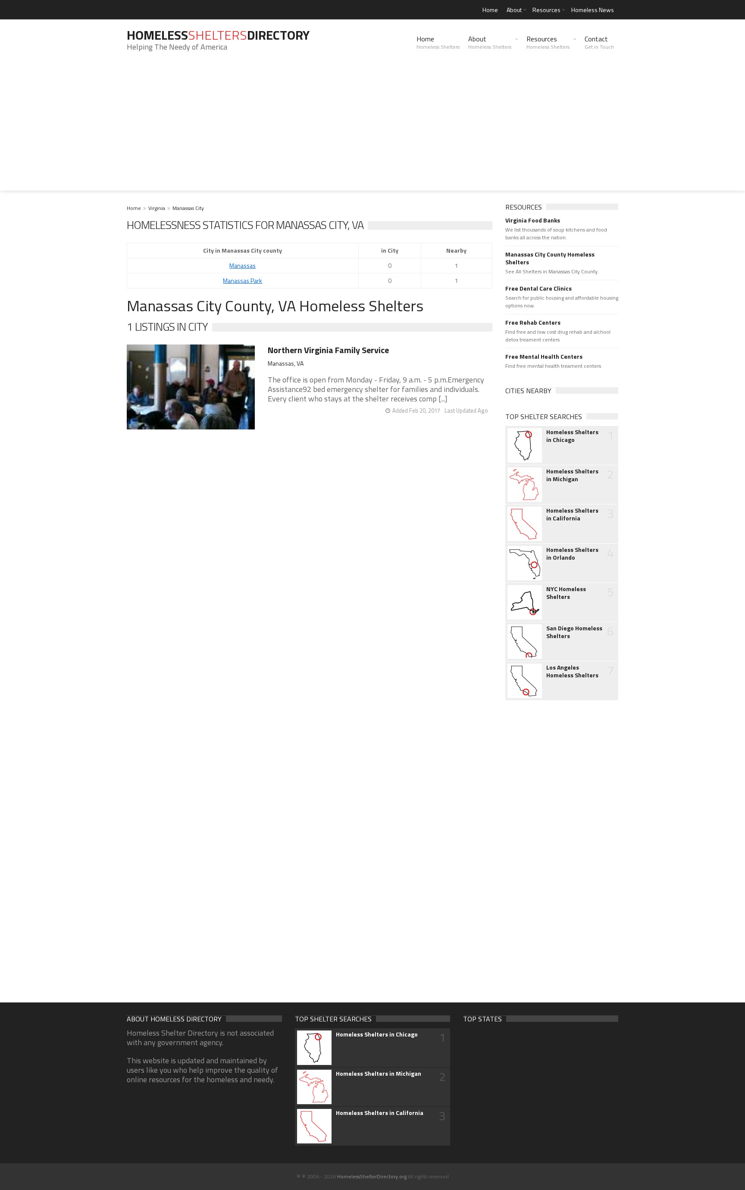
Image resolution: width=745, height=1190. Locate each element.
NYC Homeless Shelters (566, 593)
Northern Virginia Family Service (328, 350)
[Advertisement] (372, 130)
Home (490, 9)
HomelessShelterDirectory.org (372, 1176)
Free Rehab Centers (532, 322)
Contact (599, 42)
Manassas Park (242, 280)
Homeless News (592, 9)
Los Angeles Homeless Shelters (572, 671)
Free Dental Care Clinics (538, 288)
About (514, 9)
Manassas (242, 265)
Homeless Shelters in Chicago (572, 436)
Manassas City (188, 208)
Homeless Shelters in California (572, 514)
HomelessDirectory (218, 35)
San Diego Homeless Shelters (574, 632)
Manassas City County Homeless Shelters (550, 258)
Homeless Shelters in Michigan (572, 475)
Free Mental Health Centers (543, 356)
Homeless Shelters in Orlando (572, 553)
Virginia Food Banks (532, 220)
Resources (546, 9)
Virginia (156, 208)
